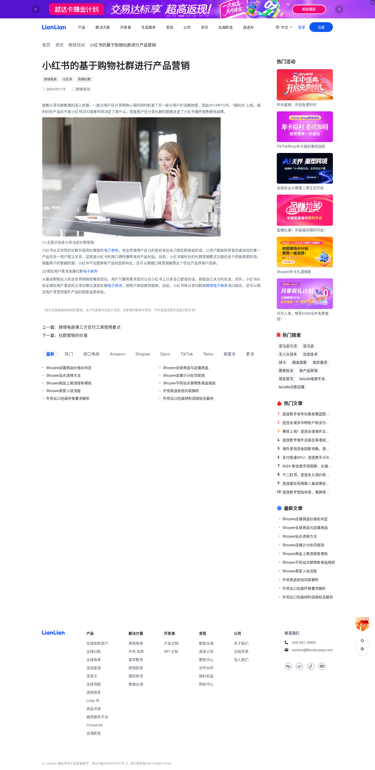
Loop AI (92, 700)
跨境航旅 (136, 667)
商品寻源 (93, 708)
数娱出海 (136, 683)
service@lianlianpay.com (312, 649)
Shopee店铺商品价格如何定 (69, 367)
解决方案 (102, 27)
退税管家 (93, 692)
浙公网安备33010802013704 (151, 763)
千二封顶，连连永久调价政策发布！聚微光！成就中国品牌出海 (305, 474)
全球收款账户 (97, 643)
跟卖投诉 (286, 370)
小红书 (67, 79)
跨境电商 (50, 79)
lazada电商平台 (312, 378)
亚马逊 (308, 345)
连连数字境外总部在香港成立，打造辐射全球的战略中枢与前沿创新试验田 (305, 439)
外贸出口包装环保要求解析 (68, 398)
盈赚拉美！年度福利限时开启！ (302, 229)
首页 (54, 27)
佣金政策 (299, 362)
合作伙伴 (206, 667)
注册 (321, 27)
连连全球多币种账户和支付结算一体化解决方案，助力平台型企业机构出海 (305, 422)
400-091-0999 (303, 642)
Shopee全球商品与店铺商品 (185, 367)
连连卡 (91, 675)
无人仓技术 (288, 354)
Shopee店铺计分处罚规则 (184, 375)
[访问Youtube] (322, 666)
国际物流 (136, 675)
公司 (187, 27)
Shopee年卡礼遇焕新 (294, 271)
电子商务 (111, 250)
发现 (169, 27)
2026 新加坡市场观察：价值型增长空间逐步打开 (305, 465)
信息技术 (310, 354)
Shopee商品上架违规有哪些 (69, 382)
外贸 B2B (136, 651)
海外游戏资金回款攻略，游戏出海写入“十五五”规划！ (305, 448)
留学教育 (136, 659)
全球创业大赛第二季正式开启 (300, 187)
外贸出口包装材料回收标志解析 (188, 398)
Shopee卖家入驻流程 (63, 390)
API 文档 (171, 651)
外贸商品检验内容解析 (181, 390)
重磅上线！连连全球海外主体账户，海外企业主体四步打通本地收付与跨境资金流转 (305, 431)
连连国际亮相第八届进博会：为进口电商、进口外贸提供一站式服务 (305, 483)
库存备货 (320, 362)
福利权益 (206, 675)
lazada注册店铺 (291, 386)
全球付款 (93, 651)
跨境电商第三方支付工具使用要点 (90, 327)
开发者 (125, 27)
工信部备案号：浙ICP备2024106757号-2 (99, 763)
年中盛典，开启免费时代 (297, 104)
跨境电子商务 (217, 285)
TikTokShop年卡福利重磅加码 (301, 146)
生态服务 (148, 27)
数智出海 (206, 643)
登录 (301, 27)
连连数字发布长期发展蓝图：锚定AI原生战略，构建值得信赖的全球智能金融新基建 (305, 413)
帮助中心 (206, 683)
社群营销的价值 (73, 335)
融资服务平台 (97, 716)
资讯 (204, 27)
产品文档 (171, 643)
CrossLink (94, 724)
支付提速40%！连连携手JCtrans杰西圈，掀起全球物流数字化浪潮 (305, 457)
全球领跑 (93, 683)
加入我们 (241, 659)
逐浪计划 (206, 651)
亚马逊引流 (288, 345)
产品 (81, 27)
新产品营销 (308, 370)
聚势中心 (206, 659)
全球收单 (93, 659)
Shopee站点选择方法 (63, 375)
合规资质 (241, 651)
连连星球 (93, 667)
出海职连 (225, 27)
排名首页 (286, 378)
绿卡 (282, 362)
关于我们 (241, 643)
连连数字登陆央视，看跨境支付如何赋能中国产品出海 (305, 491)
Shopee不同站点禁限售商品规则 (189, 382)
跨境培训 (76, 45)
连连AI (248, 27)
